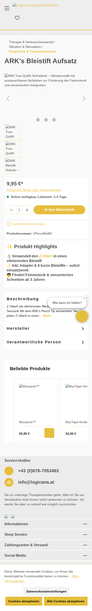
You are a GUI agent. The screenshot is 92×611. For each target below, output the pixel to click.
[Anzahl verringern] (11, 209)
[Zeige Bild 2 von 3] (46, 120)
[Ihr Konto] (28, 18)
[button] (81, 316)
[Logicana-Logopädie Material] (35, 5)
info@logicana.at (35, 482)
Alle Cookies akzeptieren (66, 601)
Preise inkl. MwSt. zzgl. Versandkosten (34, 190)
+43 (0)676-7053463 (38, 470)
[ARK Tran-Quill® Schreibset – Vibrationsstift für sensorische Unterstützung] (46, 98)
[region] (46, 123)
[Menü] (7, 8)
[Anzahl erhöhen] (27, 209)
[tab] (46, 328)
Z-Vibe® (46, 256)
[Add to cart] (49, 433)
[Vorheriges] (7, 98)
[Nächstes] (84, 98)
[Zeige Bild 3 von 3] (54, 120)
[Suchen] (6, 18)
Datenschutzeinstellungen (46, 591)
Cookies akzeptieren (23, 601)
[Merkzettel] (17, 18)
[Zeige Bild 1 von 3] (38, 120)
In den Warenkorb (59, 210)
